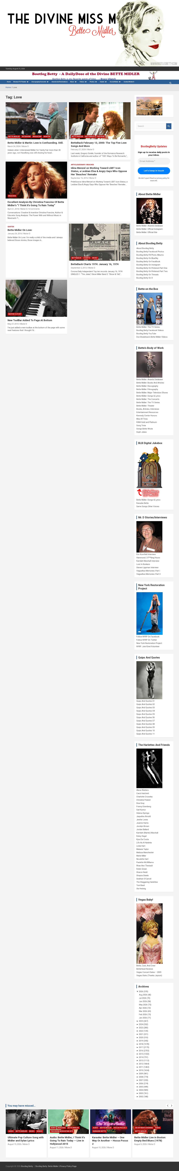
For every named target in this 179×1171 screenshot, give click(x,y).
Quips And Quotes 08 (145, 724)
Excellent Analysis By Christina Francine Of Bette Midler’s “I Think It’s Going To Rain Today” (36, 204)
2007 (141, 1080)
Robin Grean (141, 869)
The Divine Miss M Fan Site (62, 1131)
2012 (141, 1064)
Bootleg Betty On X (144, 278)
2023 (141, 1027)
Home (9, 82)
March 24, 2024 (14, 146)
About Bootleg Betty (145, 248)
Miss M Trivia (142, 419)
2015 (141, 1054)
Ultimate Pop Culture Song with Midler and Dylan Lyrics (26, 1139)
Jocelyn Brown (142, 826)
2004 (141, 1090)
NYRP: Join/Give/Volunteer (147, 646)
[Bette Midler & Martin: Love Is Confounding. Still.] (36, 120)
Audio (11, 1131)
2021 (141, 1034)
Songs (39, 1131)
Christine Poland (143, 800)
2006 (141, 1083)
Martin (47, 136)
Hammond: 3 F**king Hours (148, 557)
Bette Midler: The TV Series (148, 327)
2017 (141, 1047)
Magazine (37, 136)
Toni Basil (140, 885)
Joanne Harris (142, 823)
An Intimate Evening (144, 1128)
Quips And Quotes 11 (145, 734)
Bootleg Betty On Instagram (148, 265)
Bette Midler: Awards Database (149, 226)
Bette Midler (14, 136)
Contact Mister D (129, 82)
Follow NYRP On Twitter (146, 640)
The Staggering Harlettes (147, 882)
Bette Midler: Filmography (147, 389)
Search (168, 126)
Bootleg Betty (27, 1166)
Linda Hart (140, 846)
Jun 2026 (143, 1001)
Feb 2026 (143, 1014)
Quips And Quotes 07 (145, 721)
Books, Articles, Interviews (147, 409)
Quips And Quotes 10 (145, 730)
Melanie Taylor (142, 849)
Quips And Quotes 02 (145, 704)
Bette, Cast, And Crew (145, 965)
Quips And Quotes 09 (145, 727)
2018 (141, 1044)
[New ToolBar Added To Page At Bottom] (36, 298)
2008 (141, 1077)
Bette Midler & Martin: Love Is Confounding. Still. (35, 142)
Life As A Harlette (144, 842)
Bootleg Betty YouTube (146, 333)
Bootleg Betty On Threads (147, 274)
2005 (141, 1087)
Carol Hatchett (142, 793)
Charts (86, 258)
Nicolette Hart (142, 859)
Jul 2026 (142, 998)
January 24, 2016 (15, 234)
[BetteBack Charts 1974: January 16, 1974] (100, 242)
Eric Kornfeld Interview (146, 554)
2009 (141, 1073)
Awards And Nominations (60, 82)
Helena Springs (142, 813)
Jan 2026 (143, 1018)
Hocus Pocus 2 (120, 1128)
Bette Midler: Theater (145, 406)
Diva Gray (140, 803)
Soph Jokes (141, 432)
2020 (141, 1037)
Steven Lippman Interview (147, 567)
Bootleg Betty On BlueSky (147, 258)
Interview (26, 136)
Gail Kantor (141, 810)
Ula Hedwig (141, 888)
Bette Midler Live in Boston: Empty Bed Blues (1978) (150, 1139)
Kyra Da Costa (142, 839)
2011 (141, 1067)
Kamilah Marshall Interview (147, 561)
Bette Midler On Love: (20, 230)
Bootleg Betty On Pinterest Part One (151, 268)
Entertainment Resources (147, 412)
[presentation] (168, 1106)
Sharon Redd (141, 872)
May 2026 (143, 1004)
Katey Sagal (141, 836)
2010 (141, 1070)
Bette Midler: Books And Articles (150, 383)
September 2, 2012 (79, 268)
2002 (141, 1096)
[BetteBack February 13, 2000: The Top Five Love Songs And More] (100, 120)
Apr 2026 (143, 1008)
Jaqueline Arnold (143, 816)
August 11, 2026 (56, 1147)
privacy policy (162, 178)
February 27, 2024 (78, 149)
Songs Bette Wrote (144, 429)
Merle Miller (141, 856)
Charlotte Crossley (144, 796)
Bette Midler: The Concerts (147, 399)
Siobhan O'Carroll (143, 879)
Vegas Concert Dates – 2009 (148, 972)
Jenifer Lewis (142, 819)
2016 (141, 1050)
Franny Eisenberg (143, 806)
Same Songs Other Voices (147, 506)
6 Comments (34, 209)
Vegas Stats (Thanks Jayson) (149, 975)
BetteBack (90, 136)
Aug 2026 (143, 995)
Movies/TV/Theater (19, 82)
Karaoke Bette (142, 503)
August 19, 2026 (14, 1144)
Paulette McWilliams (145, 862)
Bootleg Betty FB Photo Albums (150, 255)
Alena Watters (142, 790)
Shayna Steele (142, 875)
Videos (82, 82)
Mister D (25, 146)
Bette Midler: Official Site (146, 232)
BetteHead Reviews (144, 969)
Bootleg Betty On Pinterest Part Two (152, 271)
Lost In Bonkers (143, 564)
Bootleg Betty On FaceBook (148, 261)
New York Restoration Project (149, 643)
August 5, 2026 (140, 1144)
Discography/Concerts (39, 82)
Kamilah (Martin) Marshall (147, 833)
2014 (141, 1057)
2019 (141, 1041)
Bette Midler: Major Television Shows (152, 392)
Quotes (11, 227)
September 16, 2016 (79, 178)
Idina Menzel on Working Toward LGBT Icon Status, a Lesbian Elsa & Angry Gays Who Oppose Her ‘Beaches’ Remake (99, 171)
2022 (141, 1031)
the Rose (101, 136)
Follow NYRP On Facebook (147, 636)
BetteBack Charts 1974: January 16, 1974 (95, 264)
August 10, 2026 (99, 1147)
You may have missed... (21, 1105)
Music (72, 82)
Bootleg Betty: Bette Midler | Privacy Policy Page (56, 1166)
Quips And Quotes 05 (145, 714)
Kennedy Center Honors (146, 415)
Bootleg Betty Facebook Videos (150, 330)
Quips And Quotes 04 (145, 711)
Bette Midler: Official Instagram (149, 229)
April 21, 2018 (13, 209)
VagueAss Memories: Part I (148, 571)
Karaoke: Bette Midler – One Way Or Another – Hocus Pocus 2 (110, 1140)
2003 (141, 1093)
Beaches (12, 196)
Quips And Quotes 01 (145, 701)
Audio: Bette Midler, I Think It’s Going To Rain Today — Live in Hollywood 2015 (67, 1140)
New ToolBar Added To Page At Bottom (30, 320)
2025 (141, 1021)
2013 (141, 1060)
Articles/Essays (78, 165)
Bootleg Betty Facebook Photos (150, 251)
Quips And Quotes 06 (145, 717)
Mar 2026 (143, 1011)
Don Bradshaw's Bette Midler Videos (151, 337)
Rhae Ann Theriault (144, 865)
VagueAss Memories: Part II (148, 574)
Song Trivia (141, 425)
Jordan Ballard (142, 829)
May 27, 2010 (13, 324)
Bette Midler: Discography (147, 386)
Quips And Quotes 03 (145, 707)
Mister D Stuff (14, 314)
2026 (141, 991)
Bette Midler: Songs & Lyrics (148, 396)
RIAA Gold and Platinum (146, 422)
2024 (141, 1024)
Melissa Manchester (145, 852)
